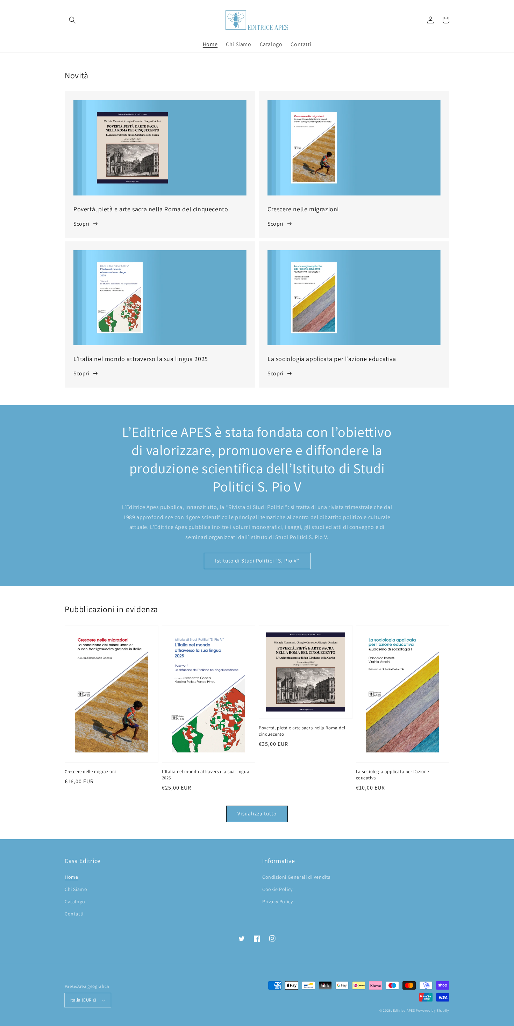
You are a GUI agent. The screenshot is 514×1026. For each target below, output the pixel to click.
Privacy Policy (277, 901)
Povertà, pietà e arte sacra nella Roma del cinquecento (302, 731)
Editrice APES (404, 1010)
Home (71, 877)
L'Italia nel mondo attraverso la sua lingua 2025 (206, 775)
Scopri (81, 223)
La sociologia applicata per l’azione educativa (392, 775)
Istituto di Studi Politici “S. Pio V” (257, 560)
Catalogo (75, 901)
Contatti (74, 914)
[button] (72, 20)
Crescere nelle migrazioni (90, 771)
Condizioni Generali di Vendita (296, 877)
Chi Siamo (76, 889)
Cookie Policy (277, 889)
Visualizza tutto (257, 813)
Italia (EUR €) (83, 1000)
